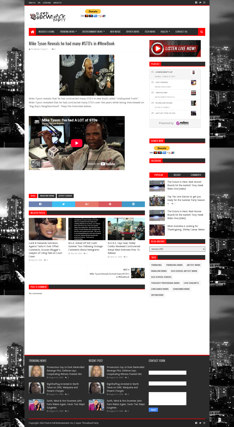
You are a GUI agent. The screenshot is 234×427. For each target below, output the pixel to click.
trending (156, 265)
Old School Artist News (184, 271)
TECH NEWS (150, 31)
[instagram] (204, 2)
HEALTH (164, 31)
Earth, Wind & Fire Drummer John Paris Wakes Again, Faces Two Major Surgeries (66, 404)
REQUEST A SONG (46, 31)
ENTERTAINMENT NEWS (92, 31)
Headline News (47, 196)
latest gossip (65, 196)
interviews (157, 295)
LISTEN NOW (47, 2)
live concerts (191, 283)
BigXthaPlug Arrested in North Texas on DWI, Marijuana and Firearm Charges (63, 387)
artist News (193, 265)
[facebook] (196, 2)
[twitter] (200, 2)
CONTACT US (57, 2)
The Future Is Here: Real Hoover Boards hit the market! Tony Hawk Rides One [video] (185, 185)
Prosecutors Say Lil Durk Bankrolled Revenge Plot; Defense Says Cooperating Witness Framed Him (65, 370)
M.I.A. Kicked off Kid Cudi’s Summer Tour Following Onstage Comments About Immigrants (85, 246)
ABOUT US (32, 2)
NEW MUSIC (115, 31)
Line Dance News (160, 289)
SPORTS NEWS (132, 31)
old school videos (161, 277)
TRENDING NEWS (67, 31)
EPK (39, 2)
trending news (174, 265)
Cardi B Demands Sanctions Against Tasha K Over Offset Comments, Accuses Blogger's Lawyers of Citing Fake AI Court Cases (45, 250)
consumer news (181, 289)
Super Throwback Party (87, 423)
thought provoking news (165, 283)
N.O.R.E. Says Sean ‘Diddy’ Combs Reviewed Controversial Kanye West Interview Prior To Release (124, 248)
